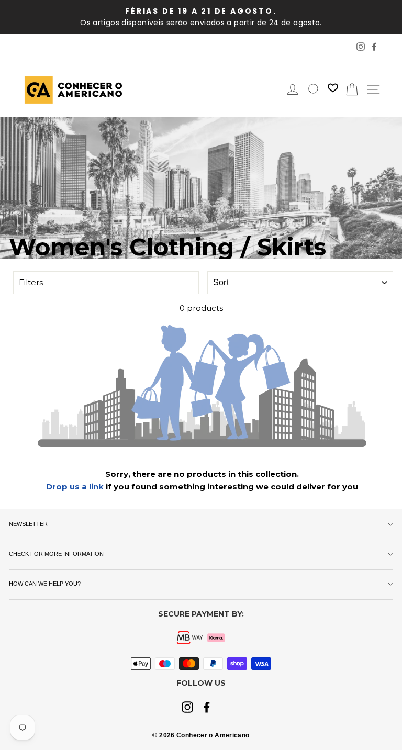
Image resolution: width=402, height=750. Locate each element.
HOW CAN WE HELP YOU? (45, 583)
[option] (201, 17)
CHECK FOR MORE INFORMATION (56, 554)
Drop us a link (76, 486)
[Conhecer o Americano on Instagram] (187, 708)
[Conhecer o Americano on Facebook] (207, 708)
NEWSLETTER (28, 524)
